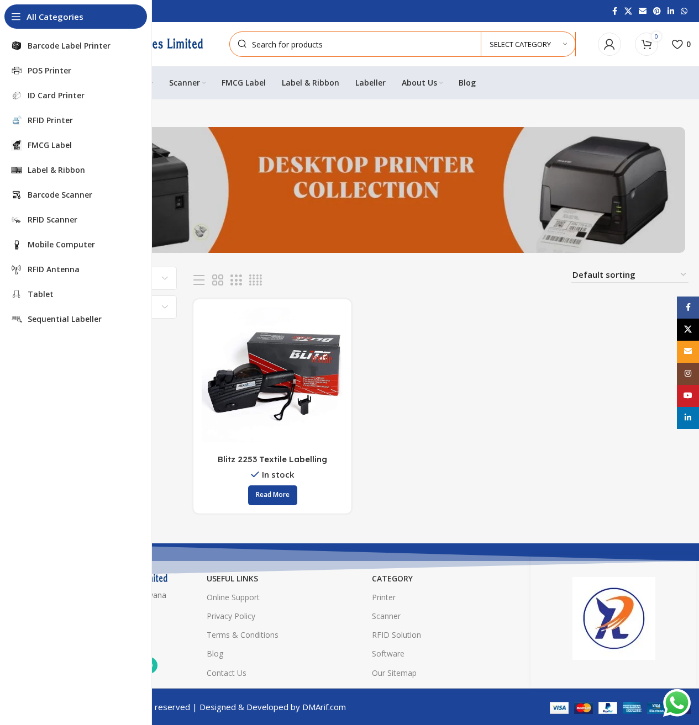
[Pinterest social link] (657, 11)
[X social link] (628, 11)
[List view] (198, 280)
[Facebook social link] (614, 11)
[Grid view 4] (255, 280)
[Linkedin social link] (670, 11)
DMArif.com (324, 706)
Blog (215, 653)
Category (392, 578)
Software (388, 653)
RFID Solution (396, 634)
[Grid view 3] (235, 280)
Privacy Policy (231, 616)
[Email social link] (642, 11)
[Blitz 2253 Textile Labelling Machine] (272, 378)
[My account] (609, 44)
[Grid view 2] (217, 280)
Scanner (386, 616)
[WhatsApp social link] (684, 11)
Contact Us (226, 673)
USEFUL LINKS (232, 578)
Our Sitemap (394, 673)
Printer (384, 597)
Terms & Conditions (242, 634)
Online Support (233, 597)
